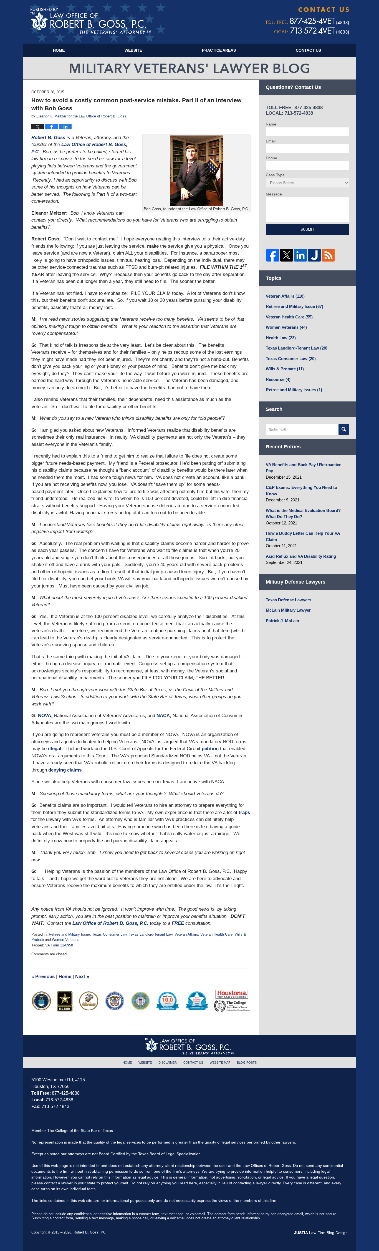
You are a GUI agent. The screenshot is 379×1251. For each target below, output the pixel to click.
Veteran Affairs (186, 934)
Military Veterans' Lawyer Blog (98, 22)
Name (271, 124)
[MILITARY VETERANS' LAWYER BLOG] (189, 68)
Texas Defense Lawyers (288, 599)
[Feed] (328, 255)
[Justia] (314, 255)
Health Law (281, 337)
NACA (163, 715)
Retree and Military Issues (294, 389)
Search (343, 429)
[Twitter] (287, 255)
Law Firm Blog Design (321, 1232)
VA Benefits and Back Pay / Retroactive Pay (303, 467)
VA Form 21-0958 (59, 945)
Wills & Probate (285, 368)
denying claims (65, 770)
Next (82, 976)
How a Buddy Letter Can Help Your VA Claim (303, 536)
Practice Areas (219, 50)
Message (274, 194)
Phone (271, 158)
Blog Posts (247, 1062)
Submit (307, 229)
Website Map (220, 1062)
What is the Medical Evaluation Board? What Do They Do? (303, 513)
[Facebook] (273, 255)
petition (210, 748)
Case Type (275, 175)
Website (133, 50)
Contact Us (308, 50)
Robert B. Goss (49, 137)
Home (59, 50)
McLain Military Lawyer (288, 610)
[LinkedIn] (300, 255)
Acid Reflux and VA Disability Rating (301, 556)
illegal (54, 748)
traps (244, 812)
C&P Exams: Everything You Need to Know (301, 490)
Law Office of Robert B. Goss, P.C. (110, 923)
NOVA (44, 715)
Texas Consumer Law (109, 934)
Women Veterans (65, 940)
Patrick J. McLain (282, 620)
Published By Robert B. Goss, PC (307, 21)
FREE (178, 923)
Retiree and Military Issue (69, 934)
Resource (278, 379)
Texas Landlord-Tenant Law (150, 934)
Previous (43, 976)
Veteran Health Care (216, 934)
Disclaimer (167, 1062)
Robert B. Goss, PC (90, 1232)
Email (271, 141)
